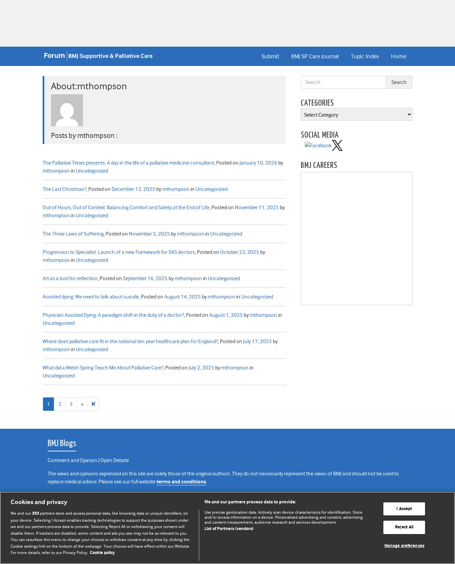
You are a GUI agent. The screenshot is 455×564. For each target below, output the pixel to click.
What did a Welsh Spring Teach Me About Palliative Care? (103, 368)
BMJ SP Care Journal (315, 56)
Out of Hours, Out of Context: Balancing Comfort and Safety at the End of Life (126, 208)
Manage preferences (404, 545)
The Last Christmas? (64, 189)
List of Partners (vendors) (229, 528)
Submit (270, 56)
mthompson (56, 171)
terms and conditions (181, 482)
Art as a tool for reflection (70, 279)
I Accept (404, 508)
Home (398, 56)
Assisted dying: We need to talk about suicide (91, 297)
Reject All (404, 527)
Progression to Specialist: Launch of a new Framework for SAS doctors (119, 252)
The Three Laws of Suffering (73, 234)
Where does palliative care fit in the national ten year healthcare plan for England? (130, 341)
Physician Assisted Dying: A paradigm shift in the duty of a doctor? (113, 315)
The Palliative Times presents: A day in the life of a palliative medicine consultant (128, 163)
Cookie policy (102, 552)
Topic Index (365, 56)
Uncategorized (92, 171)
